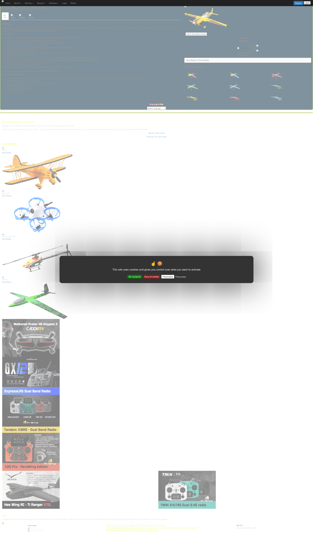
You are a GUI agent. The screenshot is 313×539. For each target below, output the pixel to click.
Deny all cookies (151, 276)
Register (298, 3)
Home (8, 3)
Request (40, 3)
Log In (307, 3)
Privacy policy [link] (180, 276)
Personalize (168, 276)
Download (53, 3)
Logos (64, 3)
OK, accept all (135, 276)
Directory (28, 3)
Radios (73, 3)
